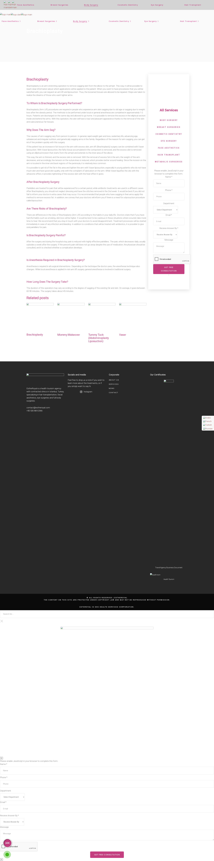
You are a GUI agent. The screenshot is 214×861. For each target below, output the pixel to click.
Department (168, 203)
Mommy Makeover (68, 334)
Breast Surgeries (168, 127)
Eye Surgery (169, 141)
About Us (114, 380)
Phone (168, 190)
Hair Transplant (169, 155)
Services (114, 384)
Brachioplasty (35, 334)
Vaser (122, 334)
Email (169, 215)
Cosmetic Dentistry (169, 134)
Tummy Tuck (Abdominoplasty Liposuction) (98, 338)
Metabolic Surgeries (169, 162)
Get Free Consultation (169, 269)
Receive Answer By (168, 228)
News (111, 388)
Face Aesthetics (169, 148)
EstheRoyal (120, 598)
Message (168, 240)
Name (168, 177)
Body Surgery (33, 341)
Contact (113, 392)
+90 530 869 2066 (34, 410)
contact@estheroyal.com (38, 407)
